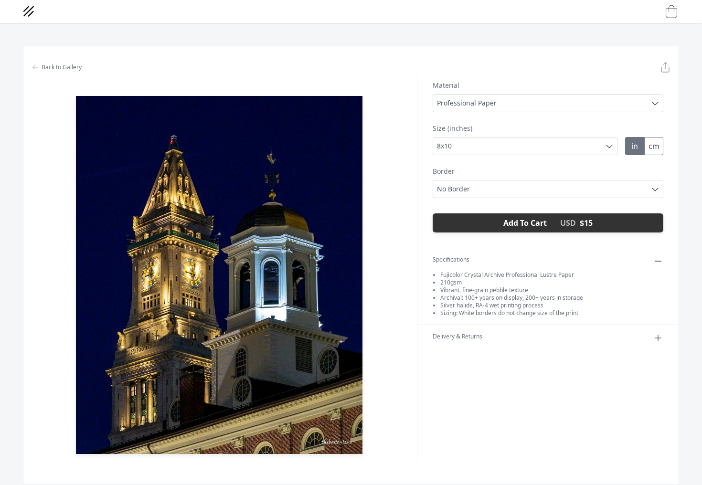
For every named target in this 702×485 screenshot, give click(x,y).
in (634, 146)
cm (654, 146)
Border (444, 171)
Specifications (451, 260)
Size (452, 128)
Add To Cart (548, 223)
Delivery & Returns (457, 336)
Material (446, 85)
